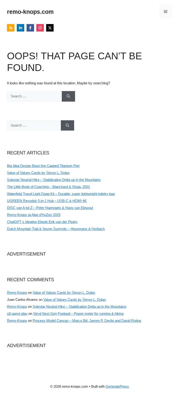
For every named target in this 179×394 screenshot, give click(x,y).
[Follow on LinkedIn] (20, 28)
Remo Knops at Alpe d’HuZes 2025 (33, 215)
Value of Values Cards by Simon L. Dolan (38, 173)
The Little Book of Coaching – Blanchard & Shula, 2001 (48, 187)
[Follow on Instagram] (40, 28)
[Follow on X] (50, 28)
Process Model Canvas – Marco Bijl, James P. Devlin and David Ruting (87, 321)
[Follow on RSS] (10, 28)
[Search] (68, 96)
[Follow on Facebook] (30, 28)
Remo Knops (17, 293)
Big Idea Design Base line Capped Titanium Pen (43, 166)
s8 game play (17, 314)
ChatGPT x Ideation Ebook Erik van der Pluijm (42, 222)
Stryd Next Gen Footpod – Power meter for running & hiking (78, 314)
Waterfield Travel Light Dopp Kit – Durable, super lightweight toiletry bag (61, 194)
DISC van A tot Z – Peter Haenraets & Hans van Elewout (50, 208)
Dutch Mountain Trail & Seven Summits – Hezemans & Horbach (56, 229)
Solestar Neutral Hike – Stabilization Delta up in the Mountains (54, 180)
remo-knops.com (30, 11)
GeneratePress (117, 386)
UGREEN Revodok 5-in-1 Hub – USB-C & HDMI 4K (47, 201)
